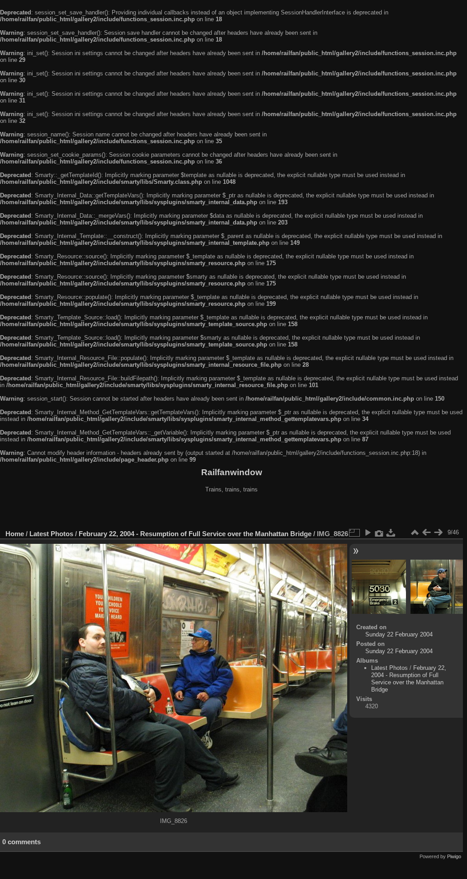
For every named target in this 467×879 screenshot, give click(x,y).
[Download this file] (391, 532)
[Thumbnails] (414, 532)
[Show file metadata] (379, 532)
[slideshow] (367, 532)
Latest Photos (51, 534)
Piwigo (454, 856)
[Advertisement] (231, 512)
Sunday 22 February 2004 (399, 634)
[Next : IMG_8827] (438, 532)
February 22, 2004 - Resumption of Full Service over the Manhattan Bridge (195, 534)
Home (14, 534)
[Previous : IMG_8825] (426, 532)
